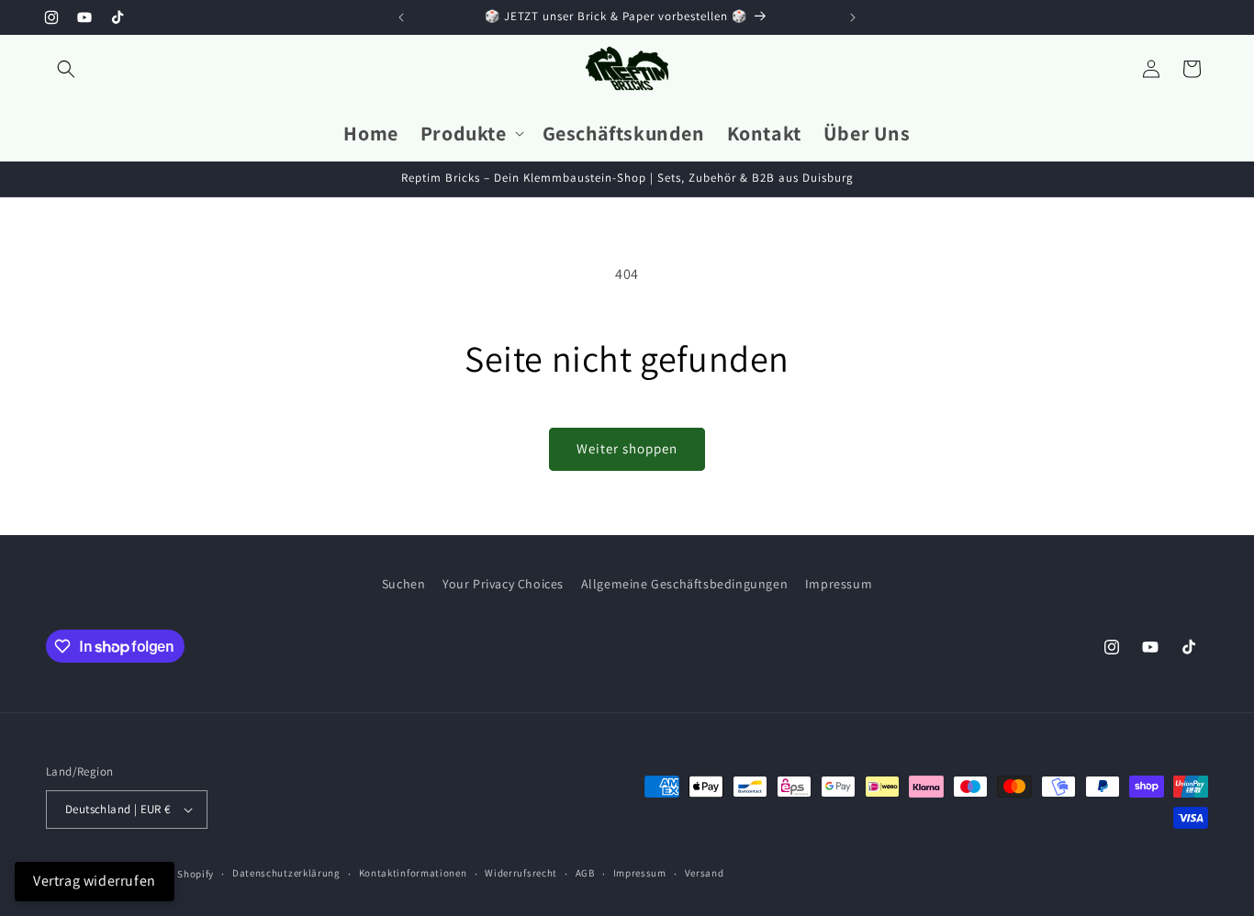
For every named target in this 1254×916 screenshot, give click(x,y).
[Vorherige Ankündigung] (401, 17)
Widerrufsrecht (521, 872)
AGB (585, 872)
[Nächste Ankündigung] (853, 17)
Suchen (404, 583)
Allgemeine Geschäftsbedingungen (685, 583)
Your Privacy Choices (503, 583)
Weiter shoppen (627, 448)
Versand (704, 872)
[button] (66, 69)
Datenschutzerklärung (286, 872)
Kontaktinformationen (413, 872)
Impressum (838, 583)
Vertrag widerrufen (94, 880)
